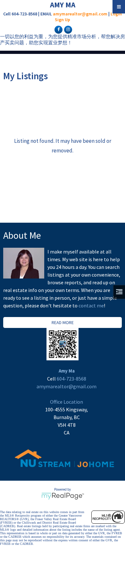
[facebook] (58, 29)
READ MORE (63, 322)
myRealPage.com (62, 496)
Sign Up (62, 19)
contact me (91, 305)
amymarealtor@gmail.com (80, 14)
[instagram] (67, 29)
